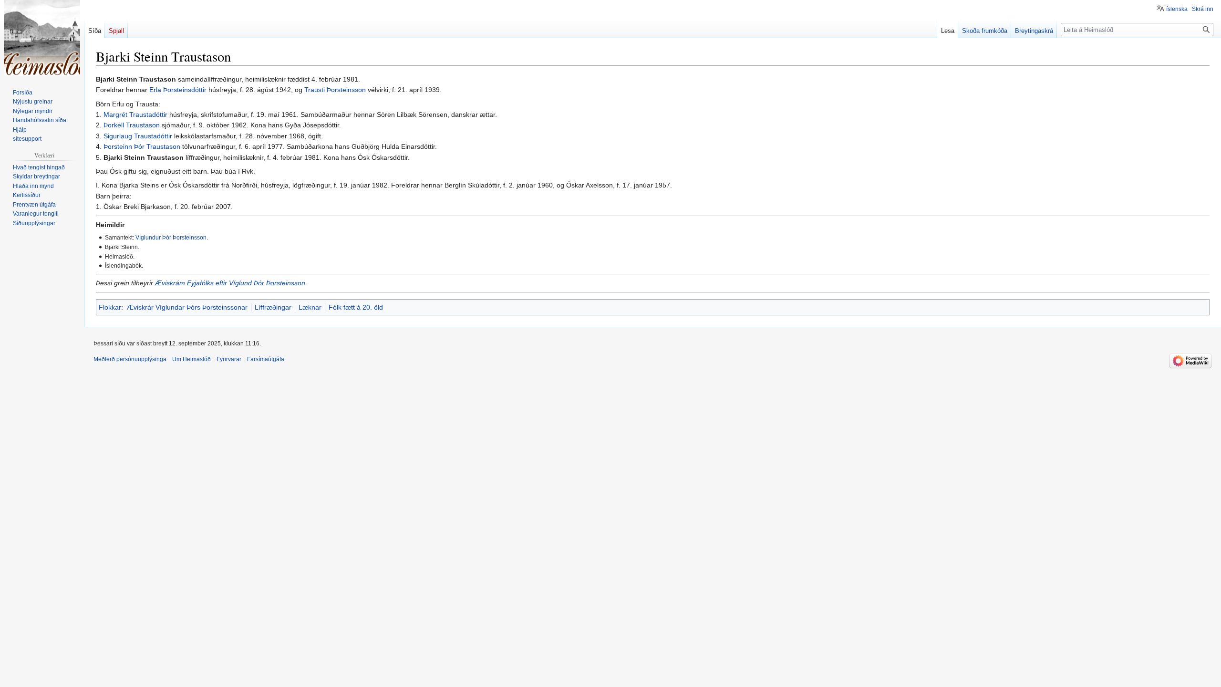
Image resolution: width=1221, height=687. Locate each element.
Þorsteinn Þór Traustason (141, 146)
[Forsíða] (42, 38)
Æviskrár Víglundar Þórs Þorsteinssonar (187, 307)
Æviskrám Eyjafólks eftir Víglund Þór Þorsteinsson (230, 283)
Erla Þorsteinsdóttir (178, 90)
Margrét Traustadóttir (135, 114)
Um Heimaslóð (191, 359)
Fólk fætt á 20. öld (356, 307)
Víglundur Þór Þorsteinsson (171, 237)
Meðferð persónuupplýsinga (129, 359)
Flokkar (110, 307)
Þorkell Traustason (131, 125)
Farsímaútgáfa (265, 359)
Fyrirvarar (229, 359)
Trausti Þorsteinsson (335, 90)
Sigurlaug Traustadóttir (137, 136)
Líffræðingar (273, 307)
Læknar (310, 307)
